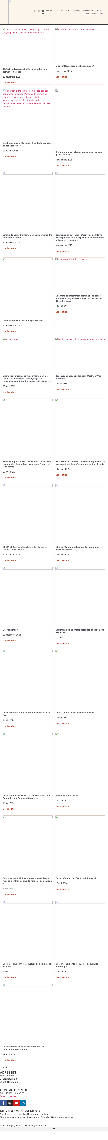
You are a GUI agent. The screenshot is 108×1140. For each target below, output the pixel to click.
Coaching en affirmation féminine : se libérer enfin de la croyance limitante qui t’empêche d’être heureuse (78, 298)
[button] (54, 1129)
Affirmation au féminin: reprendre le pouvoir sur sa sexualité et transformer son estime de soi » (80, 462)
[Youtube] (42, 11)
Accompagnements (82, 11)
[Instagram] (39, 11)
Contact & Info (91, 14)
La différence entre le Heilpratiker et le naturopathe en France (23, 1048)
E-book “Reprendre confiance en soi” (74, 66)
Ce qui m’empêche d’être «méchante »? (75, 878)
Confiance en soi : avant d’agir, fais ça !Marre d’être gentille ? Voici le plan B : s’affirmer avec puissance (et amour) (79, 238)
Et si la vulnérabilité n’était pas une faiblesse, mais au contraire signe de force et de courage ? (27, 881)
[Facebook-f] (35, 11)
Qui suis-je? (61, 11)
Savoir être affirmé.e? (66, 795)
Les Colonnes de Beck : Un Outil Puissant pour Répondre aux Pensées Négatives (27, 796)
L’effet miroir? (10, 629)
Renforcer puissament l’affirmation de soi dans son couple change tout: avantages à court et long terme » (27, 464)
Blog (99, 11)
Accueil (49, 11)
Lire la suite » (9, 82)
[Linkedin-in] (42, 13)
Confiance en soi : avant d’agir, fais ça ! (23, 320)
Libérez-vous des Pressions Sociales (74, 712)
